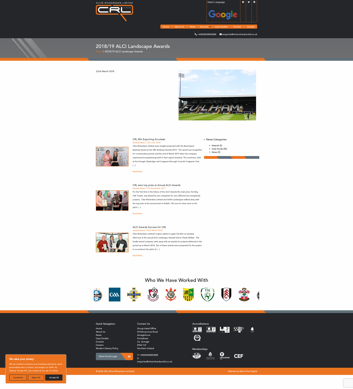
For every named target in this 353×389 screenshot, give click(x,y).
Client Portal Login (108, 356)
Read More (137, 171)
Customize (18, 377)
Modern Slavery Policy (107, 348)
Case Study (217, 148)
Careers (251, 27)
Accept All (54, 377)
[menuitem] (166, 27)
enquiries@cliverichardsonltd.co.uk (239, 34)
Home (166, 27)
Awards (136, 142)
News (192, 27)
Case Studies (221, 27)
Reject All (36, 377)
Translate (239, 15)
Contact (237, 27)
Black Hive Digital (248, 371)
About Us (179, 27)
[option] (105, 294)
